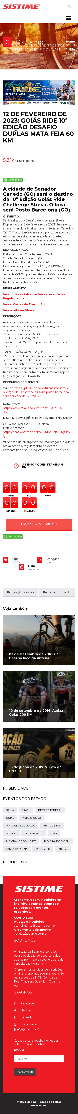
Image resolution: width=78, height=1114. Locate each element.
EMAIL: (19, 1050)
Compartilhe (15, 180)
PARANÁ (11, 833)
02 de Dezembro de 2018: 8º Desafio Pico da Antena (33, 656)
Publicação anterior (20, 592)
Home (70, 41)
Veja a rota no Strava (18, 310)
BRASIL (26, 810)
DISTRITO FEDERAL (50, 810)
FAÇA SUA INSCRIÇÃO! (39, 524)
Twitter (26, 1010)
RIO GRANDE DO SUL (57, 841)
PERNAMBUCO (33, 833)
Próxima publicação (57, 592)
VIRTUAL (63, 848)
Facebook (27, 1003)
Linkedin (27, 1017)
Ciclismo (30, 42)
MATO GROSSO (31, 817)
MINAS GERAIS (52, 825)
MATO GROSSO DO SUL (20, 825)
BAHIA (10, 810)
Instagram (28, 1024)
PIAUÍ (54, 833)
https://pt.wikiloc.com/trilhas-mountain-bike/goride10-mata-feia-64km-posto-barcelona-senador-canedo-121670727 (36, 392)
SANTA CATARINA (17, 848)
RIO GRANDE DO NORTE (21, 841)
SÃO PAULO (42, 848)
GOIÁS (16, 562)
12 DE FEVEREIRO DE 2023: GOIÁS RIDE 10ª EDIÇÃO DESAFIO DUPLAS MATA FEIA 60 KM (38, 127)
